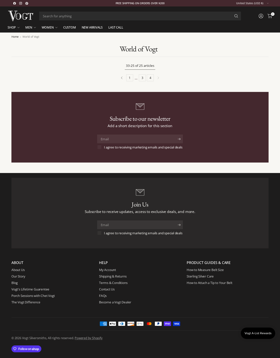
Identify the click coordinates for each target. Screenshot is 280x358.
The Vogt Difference (25, 302)
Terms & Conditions (113, 283)
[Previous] (121, 77)
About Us (18, 270)
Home (15, 36)
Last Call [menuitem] (115, 27)
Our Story (18, 276)
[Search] (236, 16)
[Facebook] (14, 3)
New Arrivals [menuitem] (92, 27)
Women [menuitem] (48, 27)
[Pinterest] (27, 3)
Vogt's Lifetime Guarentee (30, 289)
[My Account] (261, 16)
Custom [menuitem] (69, 27)
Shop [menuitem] (12, 27)
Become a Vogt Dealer (115, 302)
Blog (14, 283)
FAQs (103, 295)
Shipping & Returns (113, 276)
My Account (107, 270)
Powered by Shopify (88, 338)
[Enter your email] (179, 139)
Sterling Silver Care (200, 276)
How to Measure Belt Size (205, 270)
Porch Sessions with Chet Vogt (33, 295)
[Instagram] (21, 3)
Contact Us (107, 289)
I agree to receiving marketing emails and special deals (143, 147)
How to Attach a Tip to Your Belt (209, 283)
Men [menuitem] (28, 27)
